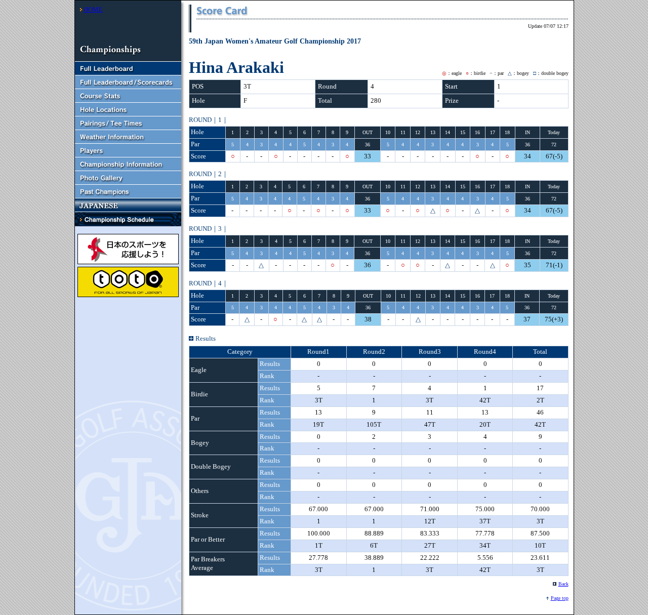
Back (563, 584)
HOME (93, 9)
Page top (560, 598)
